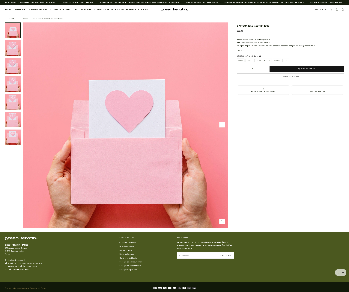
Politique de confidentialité (130, 265)
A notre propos (125, 250)
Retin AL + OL (103, 10)
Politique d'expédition (128, 269)
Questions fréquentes (127, 242)
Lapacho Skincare (61, 10)
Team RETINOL (117, 10)
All (34, 18)
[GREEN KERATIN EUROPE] (21, 238)
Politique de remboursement (130, 261)
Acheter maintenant (290, 77)
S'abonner (226, 255)
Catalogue (20, 10)
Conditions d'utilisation (128, 258)
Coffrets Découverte (40, 10)
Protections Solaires (137, 10)
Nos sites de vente (126, 246)
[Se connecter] (336, 9)
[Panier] (342, 9)
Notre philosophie (126, 254)
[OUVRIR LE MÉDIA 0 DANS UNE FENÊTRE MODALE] (222, 221)
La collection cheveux (84, 10)
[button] (319, 10)
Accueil (8, 10)
